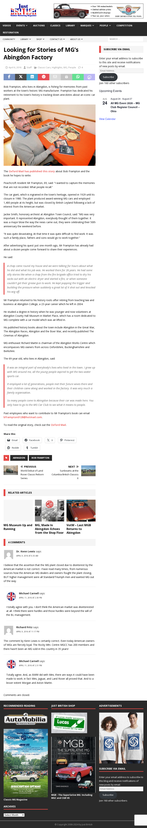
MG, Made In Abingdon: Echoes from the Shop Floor (49, 529)
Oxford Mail (58, 425)
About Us (75, 39)
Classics (55, 25)
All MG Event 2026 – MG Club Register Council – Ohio (125, 107)
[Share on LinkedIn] (32, 77)
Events (20, 25)
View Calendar (107, 119)
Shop (39, 39)
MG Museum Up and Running (18, 527)
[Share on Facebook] (9, 77)
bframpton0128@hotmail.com (23, 417)
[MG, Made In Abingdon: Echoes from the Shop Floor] (49, 511)
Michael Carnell (29, 593)
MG (65, 67)
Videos (7, 25)
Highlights (57, 67)
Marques (85, 25)
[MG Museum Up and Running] (18, 511)
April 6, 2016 (15, 67)
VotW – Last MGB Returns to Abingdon (79, 529)
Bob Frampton (40, 457)
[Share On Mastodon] (89, 77)
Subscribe (108, 77)
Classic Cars (44, 67)
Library (70, 25)
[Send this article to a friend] (55, 77)
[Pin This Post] (43, 77)
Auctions (39, 25)
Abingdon (19, 457)
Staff (29, 67)
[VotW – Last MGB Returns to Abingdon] (81, 511)
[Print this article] (66, 77)
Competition (124, 25)
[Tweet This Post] (21, 77)
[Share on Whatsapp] (78, 77)
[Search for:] (125, 39)
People (104, 25)
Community (9, 39)
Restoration (11, 32)
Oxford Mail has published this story (32, 171)
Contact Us (56, 39)
